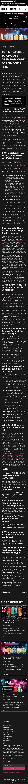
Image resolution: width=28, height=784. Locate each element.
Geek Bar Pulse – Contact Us (9, 732)
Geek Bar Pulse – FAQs (8, 731)
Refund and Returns (7, 725)
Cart (4, 743)
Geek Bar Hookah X (7, 740)
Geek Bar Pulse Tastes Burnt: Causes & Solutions (12, 621)
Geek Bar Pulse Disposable (11, 565)
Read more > (5, 636)
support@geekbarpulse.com (14, 26)
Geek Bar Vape (7, 93)
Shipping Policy (6, 727)
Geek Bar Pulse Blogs (9, 47)
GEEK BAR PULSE (16, 779)
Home (4, 723)
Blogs (4, 742)
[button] (25, 9)
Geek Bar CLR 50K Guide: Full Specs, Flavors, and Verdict (12, 658)
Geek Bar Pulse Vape (7, 736)
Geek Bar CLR (6, 738)
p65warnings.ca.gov (13, 751)
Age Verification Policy (8, 729)
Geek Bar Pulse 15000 (11, 293)
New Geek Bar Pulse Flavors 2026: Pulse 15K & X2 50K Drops (13, 695)
